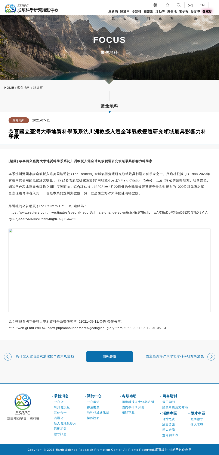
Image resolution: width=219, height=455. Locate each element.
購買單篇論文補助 (175, 407)
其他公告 (60, 412)
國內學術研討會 (133, 407)
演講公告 (60, 418)
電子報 (184, 11)
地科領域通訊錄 (98, 412)
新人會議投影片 (65, 423)
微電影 (207, 11)
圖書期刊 (148, 15)
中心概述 (93, 402)
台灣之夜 (168, 419)
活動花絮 (60, 428)
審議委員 (93, 407)
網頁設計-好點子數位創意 (173, 449)
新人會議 (168, 429)
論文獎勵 (168, 424)
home (9, 87)
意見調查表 (170, 435)
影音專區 (195, 15)
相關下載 (128, 412)
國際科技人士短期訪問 (138, 402)
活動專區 (160, 15)
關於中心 (125, 15)
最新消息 (113, 15)
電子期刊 (168, 402)
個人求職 (197, 424)
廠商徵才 (197, 419)
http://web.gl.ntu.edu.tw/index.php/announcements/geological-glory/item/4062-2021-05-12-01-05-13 (87, 328)
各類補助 (137, 15)
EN (202, 5)
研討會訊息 (62, 407)
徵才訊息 (60, 434)
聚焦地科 (172, 15)
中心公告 (60, 402)
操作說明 (93, 418)
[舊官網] (155, 5)
